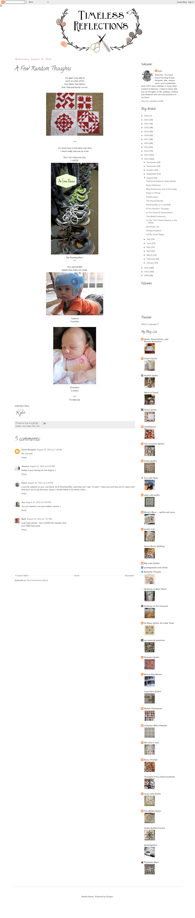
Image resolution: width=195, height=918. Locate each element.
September (152, 174)
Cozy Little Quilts (152, 794)
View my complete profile (152, 101)
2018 (146, 135)
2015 (146, 147)
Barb (23, 519)
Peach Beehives (153, 185)
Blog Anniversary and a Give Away (161, 189)
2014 (146, 151)
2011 (146, 268)
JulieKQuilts (150, 427)
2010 (146, 271)
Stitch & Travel (151, 392)
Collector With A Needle (155, 725)
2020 (146, 127)
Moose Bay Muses (153, 674)
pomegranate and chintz (156, 567)
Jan (23, 502)
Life (37, 426)
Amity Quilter (150, 461)
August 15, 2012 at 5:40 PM (38, 502)
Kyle (160, 71)
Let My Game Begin (155, 234)
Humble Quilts (151, 375)
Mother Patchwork (153, 708)
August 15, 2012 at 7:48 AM (49, 449)
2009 (146, 275)
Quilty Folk (149, 529)
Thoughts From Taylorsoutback (159, 777)
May (149, 247)
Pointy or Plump (153, 193)
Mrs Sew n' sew (151, 742)
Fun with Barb (151, 478)
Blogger (109, 896)
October (150, 170)
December (152, 162)
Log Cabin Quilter (152, 691)
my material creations (154, 640)
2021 (146, 123)
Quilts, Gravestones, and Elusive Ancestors (156, 340)
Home (76, 575)
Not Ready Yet (152, 227)
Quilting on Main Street (155, 589)
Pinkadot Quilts (151, 657)
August (150, 178)
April (149, 251)
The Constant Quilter (154, 444)
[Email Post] (44, 423)
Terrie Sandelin (28, 449)
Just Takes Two (28, 426)
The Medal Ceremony (156, 216)
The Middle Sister (152, 811)
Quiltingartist (150, 845)
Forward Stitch (21, 575)
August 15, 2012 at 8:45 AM (42, 466)
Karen (24, 483)
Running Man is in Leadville (158, 204)
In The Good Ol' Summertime (159, 212)
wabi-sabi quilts (152, 495)
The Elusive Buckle (154, 201)
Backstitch (129, 575)
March (150, 255)
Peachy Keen (152, 197)
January (150, 263)
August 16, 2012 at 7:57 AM (39, 519)
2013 (146, 155)
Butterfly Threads (152, 572)
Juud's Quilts (150, 358)
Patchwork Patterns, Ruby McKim (161, 181)
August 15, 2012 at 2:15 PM (40, 483)
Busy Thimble (150, 760)
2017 (146, 139)
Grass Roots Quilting (154, 546)
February (151, 259)
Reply (24, 457)
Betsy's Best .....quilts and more (159, 512)
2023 (146, 116)
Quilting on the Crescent (156, 606)
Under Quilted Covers (154, 828)
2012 (146, 159)
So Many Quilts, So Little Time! (159, 623)
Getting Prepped (153, 230)
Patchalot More (151, 862)
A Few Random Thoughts (157, 208)
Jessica (25, 466)
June (149, 243)
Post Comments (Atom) (37, 580)
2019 (146, 131)
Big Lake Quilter (152, 563)
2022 (146, 120)
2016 (146, 143)
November (152, 166)
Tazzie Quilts (150, 410)
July (149, 239)
